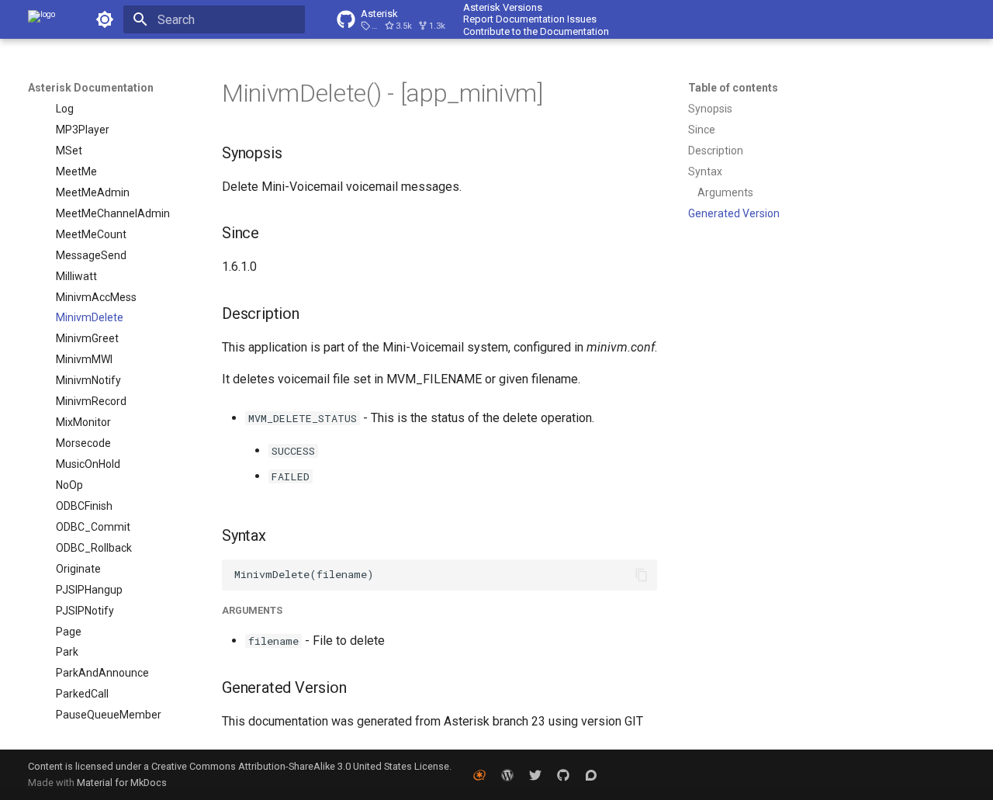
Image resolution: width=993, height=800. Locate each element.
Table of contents (733, 87)
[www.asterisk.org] (479, 774)
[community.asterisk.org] (591, 774)
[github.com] (563, 774)
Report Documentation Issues (530, 19)
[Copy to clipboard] (641, 575)
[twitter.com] (535, 774)
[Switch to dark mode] (104, 19)
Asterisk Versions (502, 7)
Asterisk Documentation (91, 87)
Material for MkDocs (122, 782)
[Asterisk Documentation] (41, 19)
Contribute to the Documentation (536, 31)
